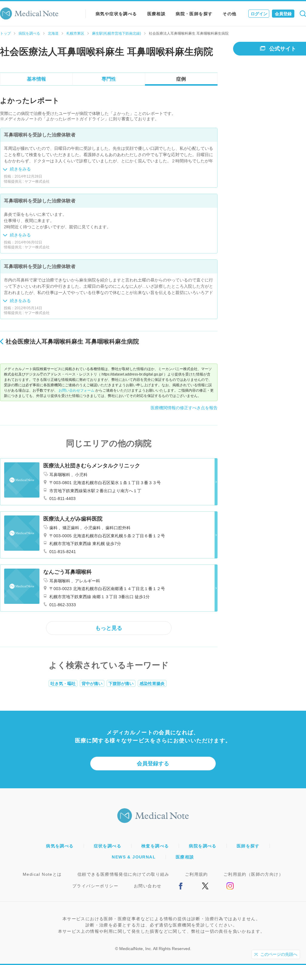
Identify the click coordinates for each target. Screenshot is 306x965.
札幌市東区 (75, 33)
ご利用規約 (196, 874)
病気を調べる (60, 846)
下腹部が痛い (121, 683)
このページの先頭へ (278, 954)
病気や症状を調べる (116, 13)
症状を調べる (107, 846)
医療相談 (156, 13)
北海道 (53, 33)
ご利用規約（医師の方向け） (253, 874)
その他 (229, 13)
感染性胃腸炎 (152, 683)
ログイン (259, 13)
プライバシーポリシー (95, 886)
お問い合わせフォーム (76, 390)
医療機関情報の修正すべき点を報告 (184, 407)
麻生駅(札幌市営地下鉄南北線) (116, 33)
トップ (5, 33)
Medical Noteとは (42, 874)
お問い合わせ (147, 886)
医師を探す (248, 846)
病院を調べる (29, 33)
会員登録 (283, 13)
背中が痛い (92, 683)
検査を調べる (155, 846)
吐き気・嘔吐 (63, 683)
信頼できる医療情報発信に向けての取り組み (123, 874)
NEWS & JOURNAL (134, 857)
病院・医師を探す (194, 13)
